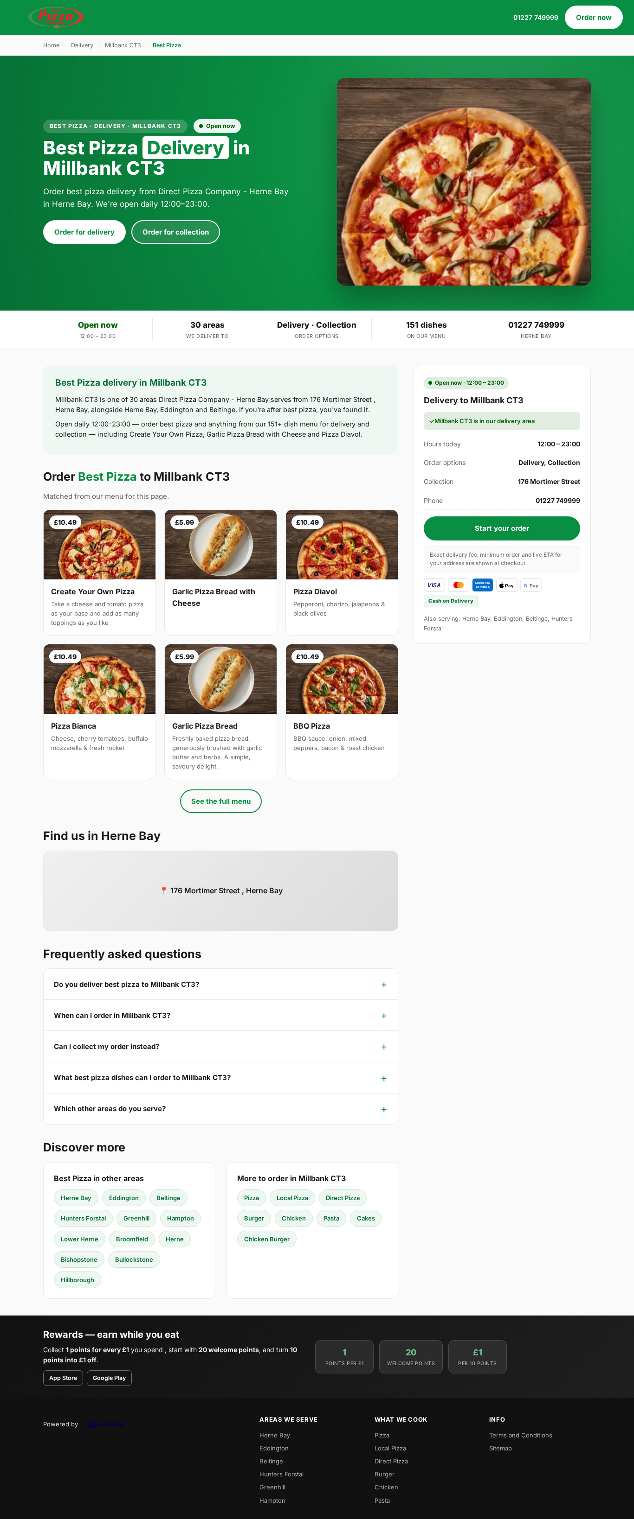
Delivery (82, 45)
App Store (63, 1377)
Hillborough (77, 1280)
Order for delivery (84, 232)
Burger (254, 1218)
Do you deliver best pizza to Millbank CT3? (126, 984)
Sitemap (500, 1448)
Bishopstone (79, 1259)
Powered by (60, 1424)
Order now (594, 17)
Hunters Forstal (83, 1218)
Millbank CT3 (123, 45)
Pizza (251, 1197)
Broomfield (132, 1239)
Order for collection (175, 232)
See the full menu (221, 801)
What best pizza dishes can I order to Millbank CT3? (142, 1077)
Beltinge (168, 1197)
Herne (175, 1239)
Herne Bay (76, 1197)
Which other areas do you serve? (110, 1108)
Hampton (180, 1218)
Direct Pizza (343, 1197)
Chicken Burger (267, 1239)
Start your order (502, 528)
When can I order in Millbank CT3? (112, 1015)
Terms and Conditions (520, 1435)
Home (51, 45)
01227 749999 (535, 17)
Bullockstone (134, 1259)
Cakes (366, 1218)
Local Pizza (292, 1197)
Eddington (124, 1197)
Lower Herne (79, 1239)
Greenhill (136, 1218)
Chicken (294, 1218)
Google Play (109, 1377)
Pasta (331, 1218)
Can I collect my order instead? (106, 1046)
